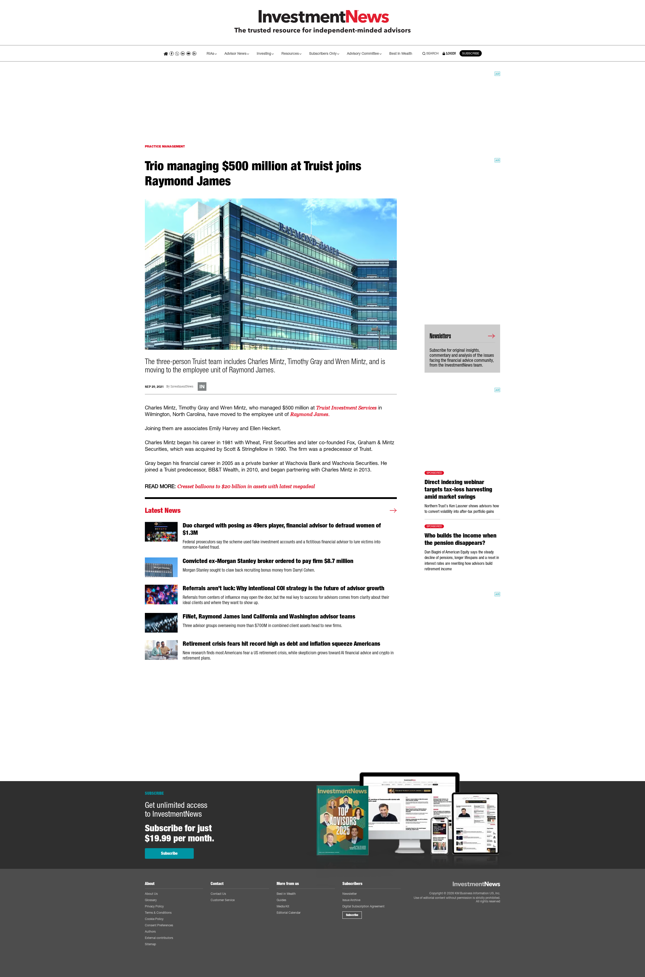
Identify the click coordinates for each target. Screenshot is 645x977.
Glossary (151, 900)
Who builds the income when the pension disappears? (460, 539)
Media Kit (283, 906)
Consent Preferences (159, 925)
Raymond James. (310, 414)
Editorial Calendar (289, 912)
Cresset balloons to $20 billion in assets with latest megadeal (246, 486)
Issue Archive (351, 900)
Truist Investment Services (346, 407)
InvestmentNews (182, 386)
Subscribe (169, 853)
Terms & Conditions (158, 912)
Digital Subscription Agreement (363, 906)
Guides (281, 900)
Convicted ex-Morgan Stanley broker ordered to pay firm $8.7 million (268, 561)
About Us (151, 894)
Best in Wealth (400, 53)
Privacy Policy (154, 906)
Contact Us (218, 894)
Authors (150, 931)
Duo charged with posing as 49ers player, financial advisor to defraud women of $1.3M (282, 529)
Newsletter (349, 894)
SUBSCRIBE (470, 53)
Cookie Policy (154, 919)
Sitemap (150, 944)
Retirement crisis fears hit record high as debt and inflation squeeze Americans (281, 643)
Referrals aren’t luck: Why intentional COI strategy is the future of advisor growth (283, 588)
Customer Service (223, 900)
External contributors (159, 938)
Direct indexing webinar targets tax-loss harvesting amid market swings (458, 489)
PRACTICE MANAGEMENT (165, 146)
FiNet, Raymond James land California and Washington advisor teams (269, 616)
